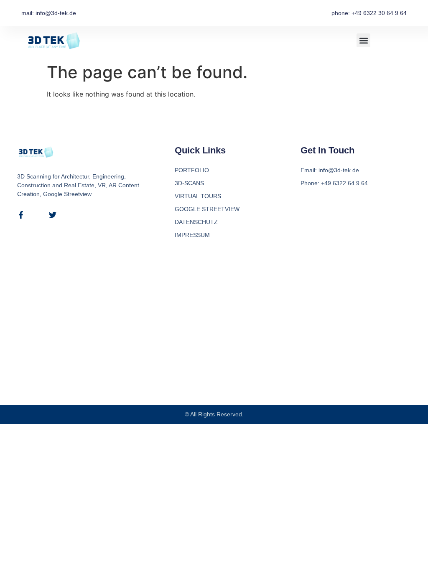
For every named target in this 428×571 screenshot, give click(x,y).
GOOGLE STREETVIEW (207, 209)
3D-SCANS (189, 183)
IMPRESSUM (192, 235)
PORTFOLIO (192, 170)
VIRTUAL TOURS (198, 196)
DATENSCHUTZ (196, 222)
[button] (363, 40)
